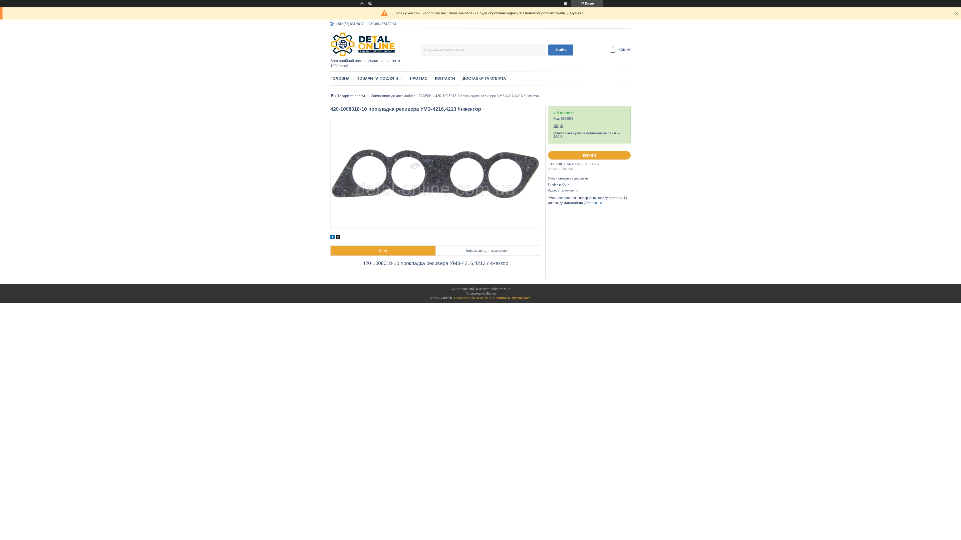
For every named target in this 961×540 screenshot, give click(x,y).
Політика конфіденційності (512, 298)
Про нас (418, 78)
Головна (340, 78)
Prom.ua (504, 289)
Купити (589, 156)
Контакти (445, 78)
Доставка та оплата (484, 78)
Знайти (561, 50)
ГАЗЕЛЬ (425, 96)
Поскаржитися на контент (472, 298)
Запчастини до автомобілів (393, 96)
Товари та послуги (377, 78)
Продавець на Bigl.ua (480, 293)
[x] (338, 238)
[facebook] (332, 238)
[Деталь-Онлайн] (374, 44)
